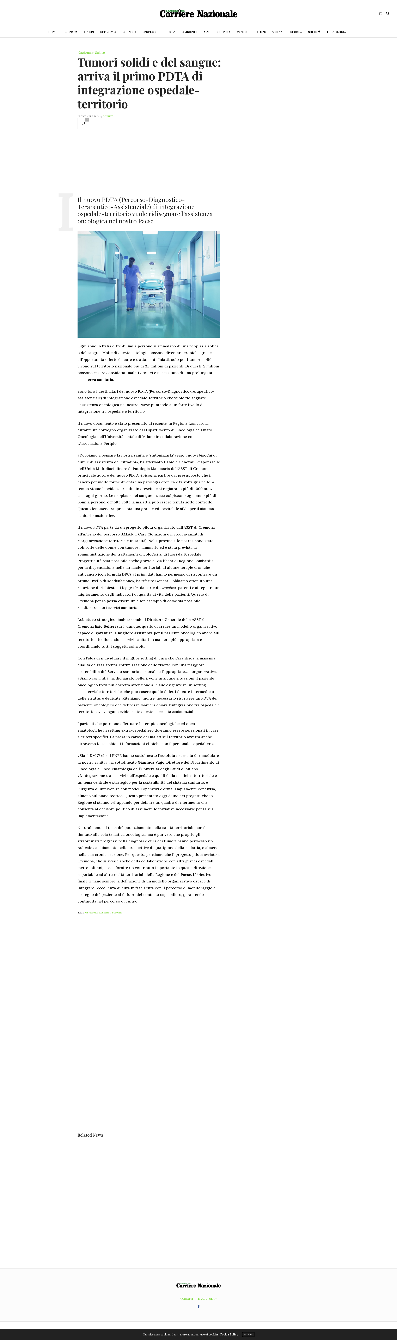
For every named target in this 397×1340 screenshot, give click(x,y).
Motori (243, 32)
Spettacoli (151, 32)
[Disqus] (157, 972)
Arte (207, 32)
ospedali (91, 912)
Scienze (278, 32)
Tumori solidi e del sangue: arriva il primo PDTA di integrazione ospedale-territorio (149, 82)
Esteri (89, 32)
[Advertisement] (149, 162)
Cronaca (70, 32)
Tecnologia (336, 32)
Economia (108, 32)
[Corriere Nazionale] (198, 13)
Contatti (186, 1298)
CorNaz (108, 116)
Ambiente (189, 32)
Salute (260, 32)
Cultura (223, 32)
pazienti (104, 912)
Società (314, 32)
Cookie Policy (229, 1334)
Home (52, 32)
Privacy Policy (207, 1298)
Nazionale (85, 52)
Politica (129, 32)
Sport (171, 32)
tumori (117, 912)
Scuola (296, 32)
